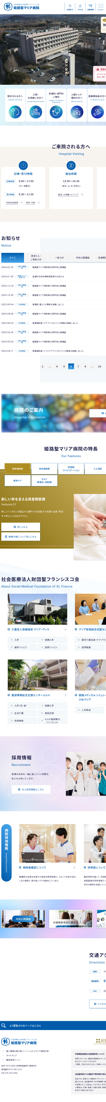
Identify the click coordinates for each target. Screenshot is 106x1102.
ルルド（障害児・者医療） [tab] (44, 480)
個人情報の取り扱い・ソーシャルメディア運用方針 (27, 1051)
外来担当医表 (12, 202)
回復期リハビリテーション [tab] (71, 469)
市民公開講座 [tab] (83, 257)
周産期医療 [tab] (17, 468)
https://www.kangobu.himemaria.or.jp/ (47, 855)
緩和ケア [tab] (17, 480)
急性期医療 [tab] (44, 468)
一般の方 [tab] (59, 257)
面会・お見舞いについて (68, 194)
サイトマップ (11, 1055)
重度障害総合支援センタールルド (31, 695)
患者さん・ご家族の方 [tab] (36, 257)
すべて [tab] (12, 257)
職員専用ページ (13, 1059)
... (50, 366)
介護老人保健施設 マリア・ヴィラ (30, 629)
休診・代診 (30, 202)
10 (99, 366)
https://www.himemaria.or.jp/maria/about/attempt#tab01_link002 (71, 919)
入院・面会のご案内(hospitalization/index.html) (36, 105)
